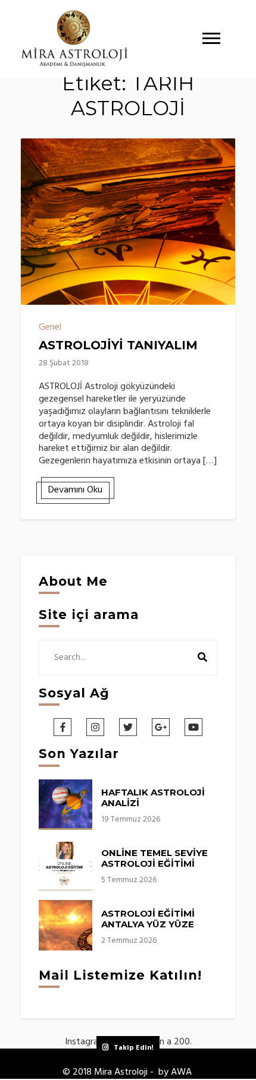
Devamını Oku (75, 490)
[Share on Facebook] (34, 155)
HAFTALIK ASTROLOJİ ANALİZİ (153, 798)
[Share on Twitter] (34, 176)
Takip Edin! (134, 1048)
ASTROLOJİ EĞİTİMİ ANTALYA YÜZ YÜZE (148, 919)
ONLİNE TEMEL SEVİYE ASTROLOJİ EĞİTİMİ (154, 858)
